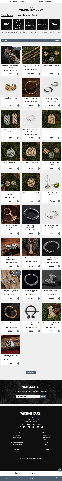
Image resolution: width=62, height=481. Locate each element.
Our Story (16, 449)
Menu (31, 478)
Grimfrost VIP (46, 447)
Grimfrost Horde (47, 435)
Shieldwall (46, 449)
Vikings (47, 444)
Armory (18, 15)
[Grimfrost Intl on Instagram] (20, 427)
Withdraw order (17, 437)
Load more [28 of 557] (31, 372)
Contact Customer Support (31, 424)
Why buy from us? (46, 432)
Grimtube (46, 442)
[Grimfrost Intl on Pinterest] (38, 427)
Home (30, 7)
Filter (5, 40)
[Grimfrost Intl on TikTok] (42, 427)
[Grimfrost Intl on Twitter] (33, 427)
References (47, 440)
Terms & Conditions (17, 444)
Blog (17, 451)
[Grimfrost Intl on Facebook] (24, 427)
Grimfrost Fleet (47, 437)
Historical (26, 15)
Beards (35, 15)
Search (17, 454)
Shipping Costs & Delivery (17, 442)
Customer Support (16, 435)
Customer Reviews (16, 440)
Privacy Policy (16, 447)
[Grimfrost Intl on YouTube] (29, 427)
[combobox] (22, 473)
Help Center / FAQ (17, 432)
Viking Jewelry (7, 15)
